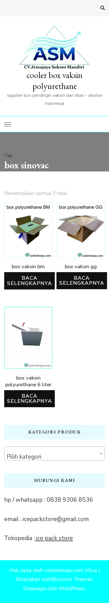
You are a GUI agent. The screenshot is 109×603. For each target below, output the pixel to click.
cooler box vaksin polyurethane (54, 80)
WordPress (72, 588)
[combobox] (54, 453)
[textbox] (54, 457)
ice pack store (54, 538)
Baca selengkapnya (29, 280)
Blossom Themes (72, 579)
